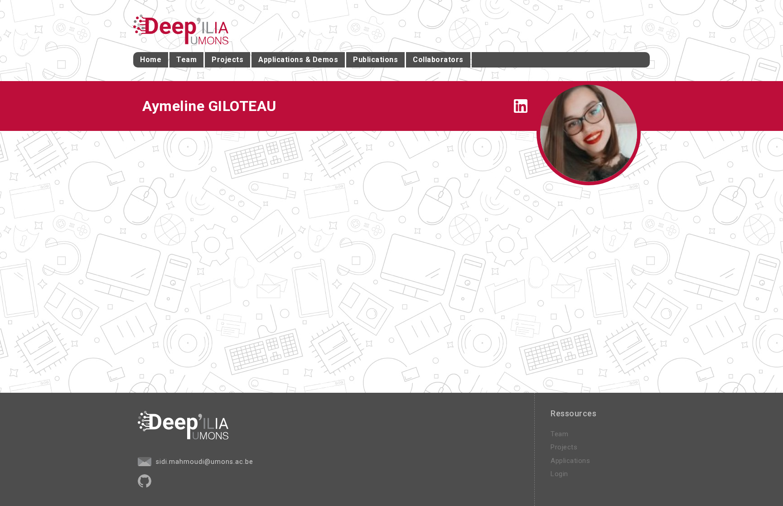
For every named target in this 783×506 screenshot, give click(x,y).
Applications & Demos (298, 59)
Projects (227, 59)
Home (150, 59)
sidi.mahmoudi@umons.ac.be (203, 462)
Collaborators (438, 59)
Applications (570, 461)
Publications (375, 59)
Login (559, 474)
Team (186, 59)
